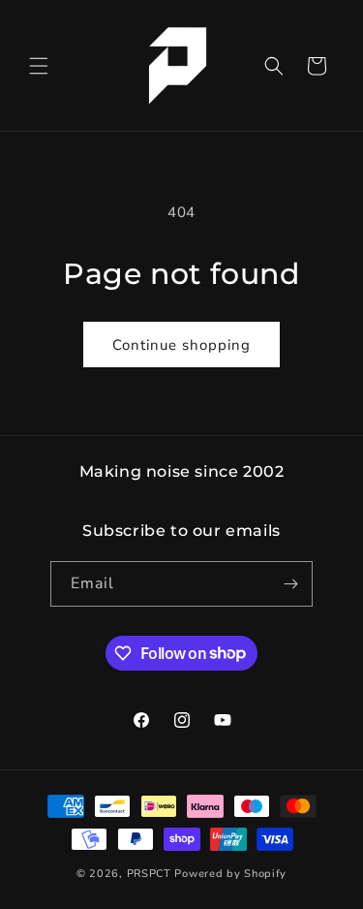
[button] (38, 66)
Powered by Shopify (230, 873)
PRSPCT (151, 873)
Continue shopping (181, 345)
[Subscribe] (290, 584)
